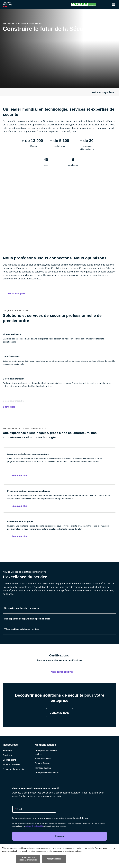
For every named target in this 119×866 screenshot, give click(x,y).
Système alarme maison (14, 769)
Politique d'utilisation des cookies (46, 752)
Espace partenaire (11, 764)
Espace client (9, 760)
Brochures (8, 750)
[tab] (59, 608)
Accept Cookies (54, 859)
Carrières (7, 755)
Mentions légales (43, 768)
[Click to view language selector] (102, 4)
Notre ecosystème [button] (102, 92)
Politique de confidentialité (47, 772)
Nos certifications (43, 758)
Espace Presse (42, 763)
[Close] (114, 848)
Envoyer (59, 836)
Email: (18, 809)
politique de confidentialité (34, 826)
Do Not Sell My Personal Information (27, 859)
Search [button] (107, 4)
